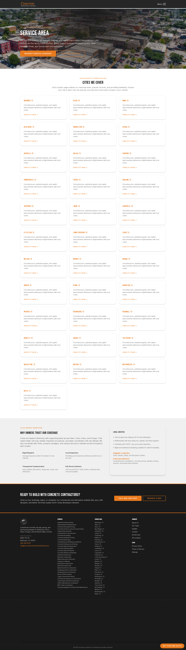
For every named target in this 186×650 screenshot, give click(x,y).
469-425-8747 (25, 543)
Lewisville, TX (99, 553)
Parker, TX (98, 568)
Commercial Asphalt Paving (66, 527)
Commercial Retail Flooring (65, 537)
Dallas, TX (98, 537)
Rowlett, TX (98, 581)
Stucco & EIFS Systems (64, 574)
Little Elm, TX (99, 555)
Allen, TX (97, 524)
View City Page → (31, 114)
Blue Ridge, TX (99, 529)
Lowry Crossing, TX (101, 557)
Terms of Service (138, 549)
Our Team (135, 526)
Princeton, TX (99, 572)
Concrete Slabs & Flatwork (65, 550)
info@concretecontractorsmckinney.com (34, 546)
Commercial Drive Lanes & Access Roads (70, 529)
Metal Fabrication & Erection (66, 559)
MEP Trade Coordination (65, 585)
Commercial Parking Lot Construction (69, 578)
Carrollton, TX (99, 531)
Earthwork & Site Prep (64, 555)
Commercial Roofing (64, 540)
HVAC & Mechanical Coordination (67, 583)
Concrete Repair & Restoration (67, 546)
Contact (134, 532)
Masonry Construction (64, 557)
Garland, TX (98, 546)
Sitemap (135, 552)
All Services (136, 535)
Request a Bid (154, 498)
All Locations (136, 538)
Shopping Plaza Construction (66, 572)
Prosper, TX (98, 574)
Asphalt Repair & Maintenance (66, 524)
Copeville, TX (99, 535)
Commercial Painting (64, 535)
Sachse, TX (98, 583)
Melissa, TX (98, 561)
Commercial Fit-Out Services (66, 533)
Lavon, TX (98, 550)
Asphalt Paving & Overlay (65, 522)
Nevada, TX (98, 565)
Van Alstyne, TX (100, 587)
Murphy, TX (98, 563)
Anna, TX (97, 527)
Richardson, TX (99, 576)
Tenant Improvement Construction (68, 581)
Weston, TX (98, 589)
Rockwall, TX (99, 578)
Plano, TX (98, 570)
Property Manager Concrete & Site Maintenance (72, 587)
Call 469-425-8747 (71, 53)
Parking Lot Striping (63, 561)
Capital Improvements (64, 531)
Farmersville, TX (100, 542)
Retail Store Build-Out (64, 565)
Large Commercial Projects (66, 576)
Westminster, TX (100, 591)
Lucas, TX (98, 559)
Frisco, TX (98, 544)
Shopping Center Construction (67, 570)
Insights (134, 529)
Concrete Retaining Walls (65, 548)
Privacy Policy (137, 546)
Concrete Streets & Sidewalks (66, 553)
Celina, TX (98, 533)
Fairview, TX (98, 540)
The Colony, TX (100, 585)
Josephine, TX (99, 548)
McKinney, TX (99, 522)
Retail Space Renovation (65, 563)
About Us (135, 523)
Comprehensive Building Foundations (69, 542)
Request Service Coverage (38, 53)
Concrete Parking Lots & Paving (67, 544)
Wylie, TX (98, 594)
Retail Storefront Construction (66, 568)
